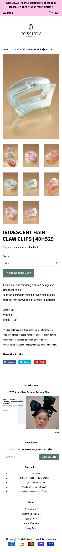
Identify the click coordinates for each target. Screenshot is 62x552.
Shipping (7, 247)
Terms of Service (31, 523)
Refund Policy (31, 518)
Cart (56, 13)
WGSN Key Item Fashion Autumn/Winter (31, 392)
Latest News (31, 385)
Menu (10, 13)
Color (6, 256)
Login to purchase (18, 273)
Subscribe (49, 457)
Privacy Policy (31, 528)
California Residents (31, 513)
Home (5, 49)
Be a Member (31, 509)
